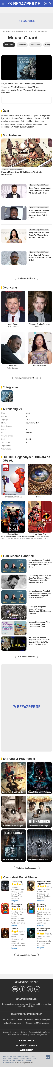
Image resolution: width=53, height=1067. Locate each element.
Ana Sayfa (6, 31)
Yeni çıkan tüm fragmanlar (26, 868)
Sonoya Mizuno (39, 366)
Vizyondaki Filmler (17, 31)
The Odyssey (16, 882)
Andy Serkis (16, 90)
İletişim (23, 1032)
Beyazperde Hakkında (11, 1032)
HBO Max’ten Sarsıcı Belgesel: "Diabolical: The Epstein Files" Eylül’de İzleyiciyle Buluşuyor (39, 640)
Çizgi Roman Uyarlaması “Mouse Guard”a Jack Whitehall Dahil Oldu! (40, 190)
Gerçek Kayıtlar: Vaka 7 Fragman (14, 859)
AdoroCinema (10, 1023)
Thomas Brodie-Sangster (35, 90)
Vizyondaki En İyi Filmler (26, 955)
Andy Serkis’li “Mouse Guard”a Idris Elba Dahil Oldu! (40, 257)
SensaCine (40, 1019)
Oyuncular (10, 287)
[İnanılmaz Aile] (40, 517)
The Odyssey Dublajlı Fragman (40, 859)
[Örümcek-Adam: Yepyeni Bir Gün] (31, 886)
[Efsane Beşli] (13, 517)
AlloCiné (6, 1019)
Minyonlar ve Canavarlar (16, 905)
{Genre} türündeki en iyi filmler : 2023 (34, 538)
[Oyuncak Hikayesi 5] (31, 908)
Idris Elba (5, 92)
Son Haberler (12, 135)
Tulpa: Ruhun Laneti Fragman (39, 792)
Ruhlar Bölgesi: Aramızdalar (43, 930)
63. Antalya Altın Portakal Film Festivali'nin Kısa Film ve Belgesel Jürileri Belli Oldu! (40, 563)
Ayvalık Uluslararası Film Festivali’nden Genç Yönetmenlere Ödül (39, 624)
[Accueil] (24, 3)
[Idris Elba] (13, 348)
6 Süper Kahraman (13, 497)
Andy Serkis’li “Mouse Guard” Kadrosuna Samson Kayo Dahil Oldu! (39, 214)
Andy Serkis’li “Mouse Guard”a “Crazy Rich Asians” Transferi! (39, 235)
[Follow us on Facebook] (22, 989)
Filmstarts (22, 1019)
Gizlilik (32, 1035)
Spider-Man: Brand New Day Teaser (14, 792)
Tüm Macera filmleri (40, 31)
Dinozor (39, 497)
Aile (22, 84)
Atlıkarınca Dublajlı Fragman (39, 826)
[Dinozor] (40, 479)
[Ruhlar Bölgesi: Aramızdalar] (31, 933)
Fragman (14, 901)
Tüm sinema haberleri (26, 657)
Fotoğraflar (10, 387)
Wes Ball (15, 87)
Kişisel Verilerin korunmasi (17, 1035)
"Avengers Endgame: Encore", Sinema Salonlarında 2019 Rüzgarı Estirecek (40, 610)
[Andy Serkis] (13, 306)
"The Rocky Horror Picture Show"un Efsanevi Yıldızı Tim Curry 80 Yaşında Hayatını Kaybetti (40, 579)
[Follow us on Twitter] (30, 989)
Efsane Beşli (13, 534)
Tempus (14, 929)
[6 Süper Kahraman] (13, 479)
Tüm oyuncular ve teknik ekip (26, 378)
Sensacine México (34, 1023)
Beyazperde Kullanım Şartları (39, 1032)
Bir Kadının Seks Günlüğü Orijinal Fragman (14, 826)
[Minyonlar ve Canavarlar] (5, 908)
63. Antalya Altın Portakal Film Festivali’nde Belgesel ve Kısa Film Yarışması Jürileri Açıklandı (40, 594)
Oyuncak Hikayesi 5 (41, 905)
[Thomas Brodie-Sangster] (40, 306)
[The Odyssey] (5, 886)
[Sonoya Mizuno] (40, 348)
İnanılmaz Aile (39, 534)
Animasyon (30, 84)
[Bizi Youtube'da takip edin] (15, 989)
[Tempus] (5, 933)
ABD (28, 413)
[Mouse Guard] (26, 67)
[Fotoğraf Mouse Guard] (7, 396)
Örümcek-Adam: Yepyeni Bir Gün (44, 883)
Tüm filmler (28, 31)
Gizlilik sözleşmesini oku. (24, 1062)
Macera (39, 84)
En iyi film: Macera (12, 538)
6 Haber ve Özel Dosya (26, 278)
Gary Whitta (33, 87)
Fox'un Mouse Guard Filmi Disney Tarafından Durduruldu (22, 173)
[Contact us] (37, 989)
